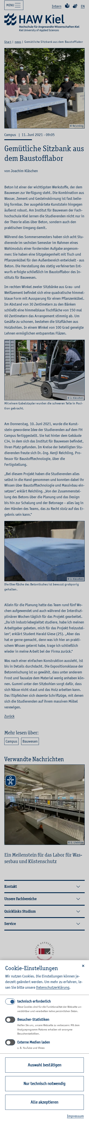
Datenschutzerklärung (52, 987)
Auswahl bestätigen (44, 1064)
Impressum (75, 1116)
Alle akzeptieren (44, 1102)
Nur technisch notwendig (44, 1083)
